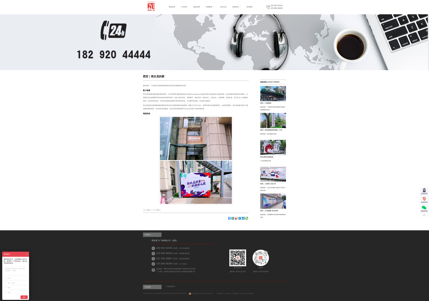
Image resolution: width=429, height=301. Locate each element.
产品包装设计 (170, 286)
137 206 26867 (164, 258)
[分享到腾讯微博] (239, 218)
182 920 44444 (277, 5)
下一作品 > (157, 210)
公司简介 (184, 7)
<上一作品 (147, 210)
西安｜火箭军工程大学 (268, 184)
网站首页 (172, 7)
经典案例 (235, 293)
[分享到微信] (246, 218)
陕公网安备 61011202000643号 (202, 293)
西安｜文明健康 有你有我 (269, 211)
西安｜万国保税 (265, 103)
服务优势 (197, 7)
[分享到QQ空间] (232, 218)
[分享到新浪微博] (236, 218)
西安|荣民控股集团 (266, 157)
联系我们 (250, 7)
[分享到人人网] (243, 218)
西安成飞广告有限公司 (155, 293)
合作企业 (223, 7)
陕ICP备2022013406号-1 (179, 293)
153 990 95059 (277, 8)
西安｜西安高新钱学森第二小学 (271, 130)
